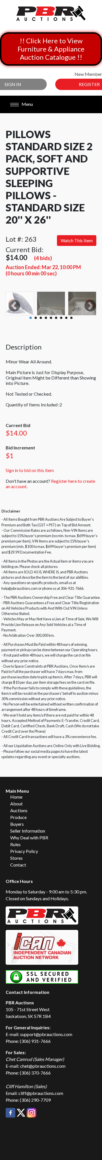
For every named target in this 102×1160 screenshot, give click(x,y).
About (16, 803)
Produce (18, 817)
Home (16, 796)
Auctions (18, 810)
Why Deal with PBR (29, 837)
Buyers (17, 824)
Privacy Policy (24, 851)
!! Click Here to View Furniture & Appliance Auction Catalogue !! (51, 49)
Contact (18, 864)
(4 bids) (43, 258)
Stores (16, 858)
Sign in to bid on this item (30, 470)
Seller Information (27, 830)
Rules (15, 844)
